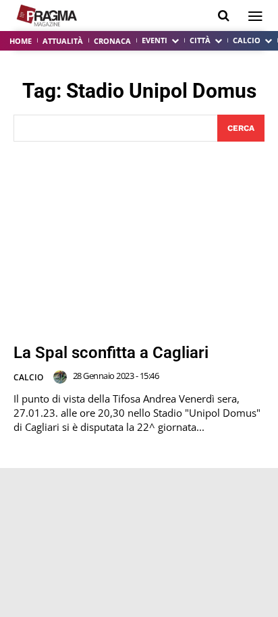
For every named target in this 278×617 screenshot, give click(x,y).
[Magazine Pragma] (47, 15)
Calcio (28, 377)
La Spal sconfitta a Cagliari (110, 352)
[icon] (223, 15)
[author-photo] (62, 377)
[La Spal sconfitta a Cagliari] (139, 242)
